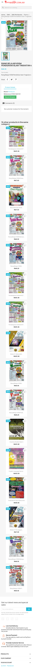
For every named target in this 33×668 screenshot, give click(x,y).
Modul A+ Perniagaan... (16, 530)
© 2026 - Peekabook (7, 666)
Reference (7, 94)
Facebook (2, 619)
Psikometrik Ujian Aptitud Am (16, 500)
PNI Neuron (11, 92)
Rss (12, 619)
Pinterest (16, 79)
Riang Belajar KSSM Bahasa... (16, 237)
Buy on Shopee (10, 97)
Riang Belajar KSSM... (16, 266)
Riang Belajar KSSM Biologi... (16, 559)
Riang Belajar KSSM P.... (16, 588)
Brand (6, 91)
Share (7, 79)
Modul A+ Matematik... (16, 354)
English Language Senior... (16, 471)
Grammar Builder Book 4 (16, 442)
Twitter (7, 619)
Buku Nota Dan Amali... (16, 207)
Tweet (11, 79)
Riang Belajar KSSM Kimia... (16, 178)
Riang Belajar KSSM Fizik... (16, 412)
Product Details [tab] (10, 87)
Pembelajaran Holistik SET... (16, 149)
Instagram (16, 619)
